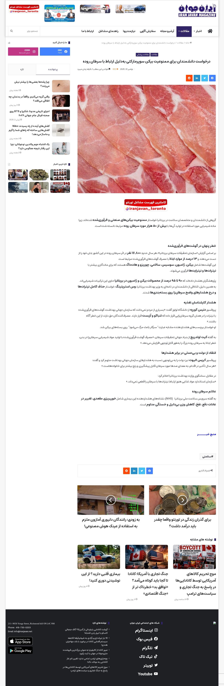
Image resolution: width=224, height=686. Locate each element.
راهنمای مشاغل (108, 31)
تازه (22, 69)
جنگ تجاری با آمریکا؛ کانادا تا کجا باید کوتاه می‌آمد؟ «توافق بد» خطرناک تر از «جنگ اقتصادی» (148, 584)
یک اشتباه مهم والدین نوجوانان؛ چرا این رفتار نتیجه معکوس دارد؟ (30, 146)
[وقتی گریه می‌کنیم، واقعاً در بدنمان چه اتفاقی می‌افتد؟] (61, 101)
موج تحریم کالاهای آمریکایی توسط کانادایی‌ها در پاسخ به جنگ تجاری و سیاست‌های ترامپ (196, 584)
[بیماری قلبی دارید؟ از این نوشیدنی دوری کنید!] (98, 557)
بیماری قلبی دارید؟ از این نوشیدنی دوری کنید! (100, 577)
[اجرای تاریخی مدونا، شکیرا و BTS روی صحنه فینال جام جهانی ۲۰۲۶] (61, 115)
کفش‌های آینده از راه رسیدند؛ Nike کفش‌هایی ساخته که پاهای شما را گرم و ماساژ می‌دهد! (29, 130)
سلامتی (206, 456)
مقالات (185, 31)
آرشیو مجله (167, 31)
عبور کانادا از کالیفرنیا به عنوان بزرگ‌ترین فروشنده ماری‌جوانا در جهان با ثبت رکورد (85, 651)
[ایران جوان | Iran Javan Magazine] (197, 10)
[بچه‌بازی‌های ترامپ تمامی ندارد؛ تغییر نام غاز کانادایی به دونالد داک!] (18, 175)
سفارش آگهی (148, 31)
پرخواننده (53, 69)
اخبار (199, 31)
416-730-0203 (23, 628)
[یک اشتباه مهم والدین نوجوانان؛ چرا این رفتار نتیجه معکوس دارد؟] (61, 148)
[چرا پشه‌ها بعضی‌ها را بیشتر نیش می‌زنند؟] (61, 86)
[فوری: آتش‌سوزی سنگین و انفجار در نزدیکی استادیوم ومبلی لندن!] (18, 187)
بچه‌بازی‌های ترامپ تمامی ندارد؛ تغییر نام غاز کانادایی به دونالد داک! (87, 660)
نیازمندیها (129, 31)
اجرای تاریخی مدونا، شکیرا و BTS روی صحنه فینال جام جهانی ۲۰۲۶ (30, 113)
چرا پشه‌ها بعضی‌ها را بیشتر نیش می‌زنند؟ (32, 84)
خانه (187, 43)
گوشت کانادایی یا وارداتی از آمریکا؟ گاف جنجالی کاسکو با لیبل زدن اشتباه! (86, 631)
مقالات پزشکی (143, 54)
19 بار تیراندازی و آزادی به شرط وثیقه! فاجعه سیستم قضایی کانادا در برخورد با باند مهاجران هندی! (87, 641)
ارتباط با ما (87, 31)
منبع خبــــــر (206, 434)
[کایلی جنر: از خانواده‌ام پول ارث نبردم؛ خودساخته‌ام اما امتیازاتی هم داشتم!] (39, 187)
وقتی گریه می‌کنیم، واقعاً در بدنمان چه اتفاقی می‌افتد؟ (29, 99)
